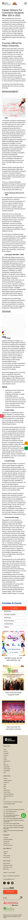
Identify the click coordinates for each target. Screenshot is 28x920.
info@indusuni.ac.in (10, 879)
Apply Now (10, 892)
